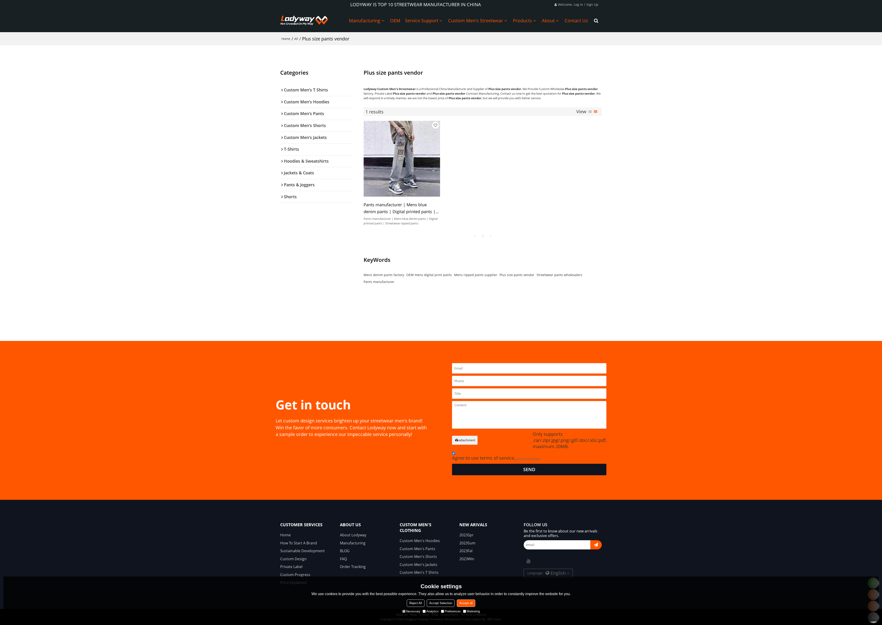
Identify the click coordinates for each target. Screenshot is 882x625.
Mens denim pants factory (384, 275)
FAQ (343, 558)
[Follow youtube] (528, 561)
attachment (467, 440)
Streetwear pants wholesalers (559, 275)
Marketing (473, 611)
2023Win (466, 558)
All (296, 39)
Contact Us (576, 20)
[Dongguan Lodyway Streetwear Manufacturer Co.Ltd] (304, 20)
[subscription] (596, 544)
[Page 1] (475, 236)
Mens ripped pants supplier (475, 275)
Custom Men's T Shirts (419, 572)
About (548, 20)
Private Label (291, 566)
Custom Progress (295, 574)
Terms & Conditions (527, 459)
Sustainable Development (302, 550)
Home (285, 39)
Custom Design (293, 558)
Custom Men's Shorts (418, 556)
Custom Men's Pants (417, 548)
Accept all (466, 603)
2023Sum (467, 543)
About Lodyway (353, 534)
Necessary (413, 611)
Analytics (432, 611)
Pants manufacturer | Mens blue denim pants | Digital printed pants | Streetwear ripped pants (399, 208)
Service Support (421, 20)
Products (522, 20)
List (590, 111)
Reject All (415, 603)
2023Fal (465, 550)
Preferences (453, 611)
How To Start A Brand (298, 543)
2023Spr (466, 534)
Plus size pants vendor (517, 275)
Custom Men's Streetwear (475, 20)
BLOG (345, 550)
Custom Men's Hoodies (420, 540)
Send (529, 469)
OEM (395, 20)
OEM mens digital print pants (429, 275)
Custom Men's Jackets (418, 564)
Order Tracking (353, 566)
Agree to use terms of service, (496, 458)
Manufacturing (364, 20)
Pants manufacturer (379, 282)
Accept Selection (440, 603)
